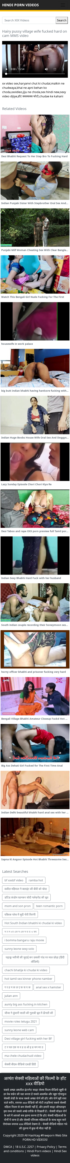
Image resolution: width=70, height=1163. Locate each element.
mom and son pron (17, 906)
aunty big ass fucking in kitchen (25, 1004)
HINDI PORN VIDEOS (20, 4)
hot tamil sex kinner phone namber (28, 979)
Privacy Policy (46, 1147)
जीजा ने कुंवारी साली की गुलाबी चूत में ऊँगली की (28, 1013)
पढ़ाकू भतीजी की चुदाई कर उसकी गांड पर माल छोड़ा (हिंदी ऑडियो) (35, 959)
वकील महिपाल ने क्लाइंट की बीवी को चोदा (25, 889)
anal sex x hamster (48, 987)
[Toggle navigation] (63, 5)
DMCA (8, 1147)
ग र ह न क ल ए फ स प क (17, 987)
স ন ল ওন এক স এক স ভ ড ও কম (20, 932)
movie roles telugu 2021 (20, 1021)
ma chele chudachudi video (22, 1056)
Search (61, 20)
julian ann (11, 996)
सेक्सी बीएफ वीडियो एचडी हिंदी (20, 1064)
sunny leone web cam (19, 1030)
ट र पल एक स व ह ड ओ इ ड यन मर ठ (23, 1047)
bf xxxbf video (13, 880)
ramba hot (36, 880)
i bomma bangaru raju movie (24, 940)
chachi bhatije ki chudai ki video (25, 970)
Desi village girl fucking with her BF (28, 1039)
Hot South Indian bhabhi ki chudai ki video (33, 923)
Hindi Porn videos (39, 1151)
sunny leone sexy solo (19, 949)
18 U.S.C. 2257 (24, 1147)
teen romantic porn (49, 906)
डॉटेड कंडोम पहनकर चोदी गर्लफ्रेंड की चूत (26, 897)
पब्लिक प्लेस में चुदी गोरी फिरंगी (20, 914)
